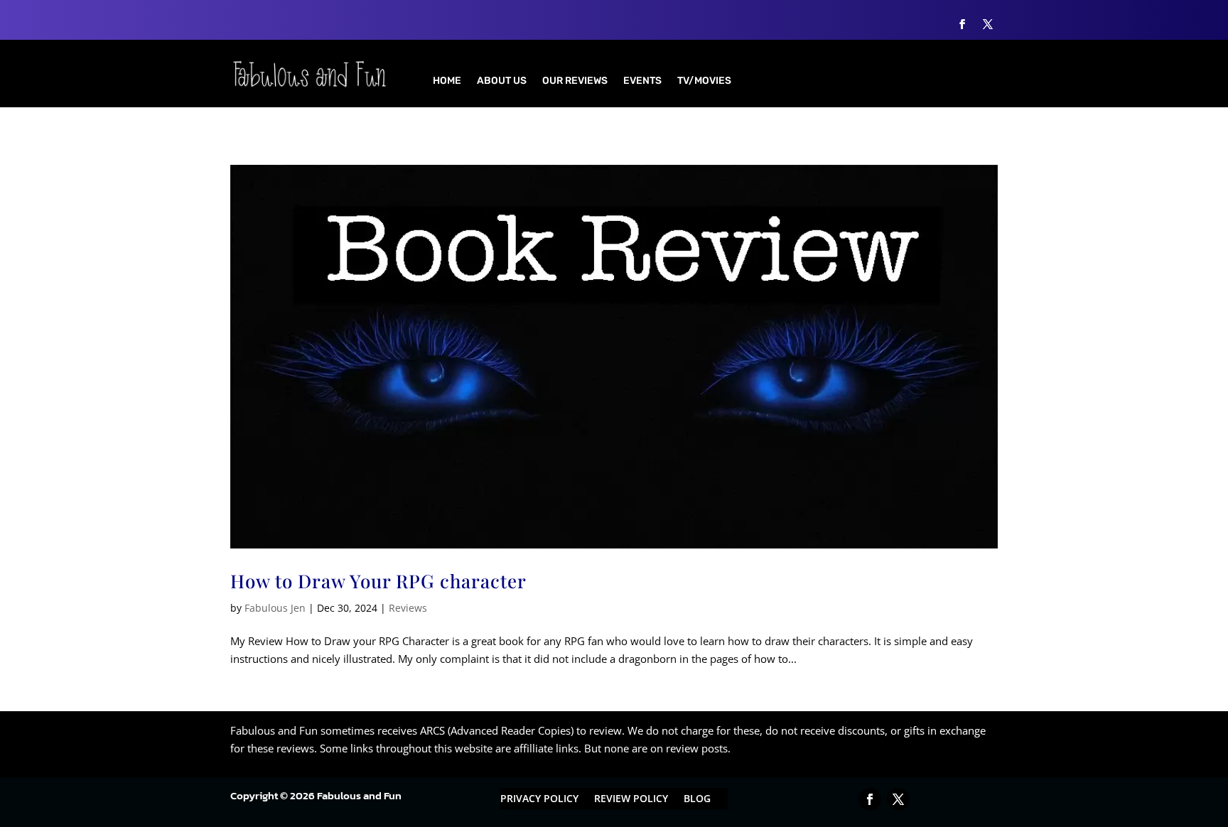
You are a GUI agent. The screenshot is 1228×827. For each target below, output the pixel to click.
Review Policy (631, 799)
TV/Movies (704, 81)
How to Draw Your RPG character (378, 580)
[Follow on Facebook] (962, 24)
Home (447, 81)
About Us (502, 81)
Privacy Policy (539, 799)
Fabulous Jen (275, 608)
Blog (697, 799)
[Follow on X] (988, 24)
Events (642, 81)
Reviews (408, 608)
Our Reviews (575, 81)
